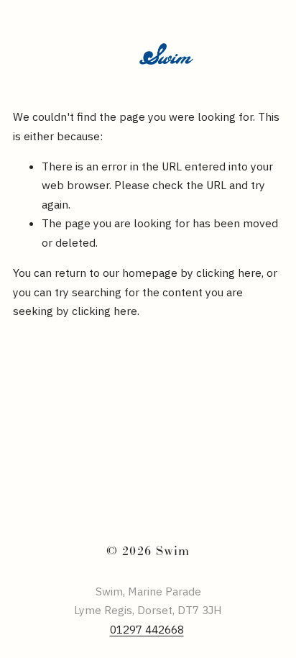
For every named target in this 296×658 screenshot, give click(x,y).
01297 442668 (147, 629)
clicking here (229, 272)
